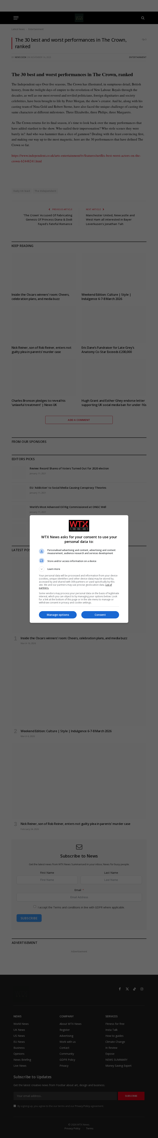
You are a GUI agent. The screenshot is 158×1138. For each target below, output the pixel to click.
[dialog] (79, 569)
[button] (79, 569)
